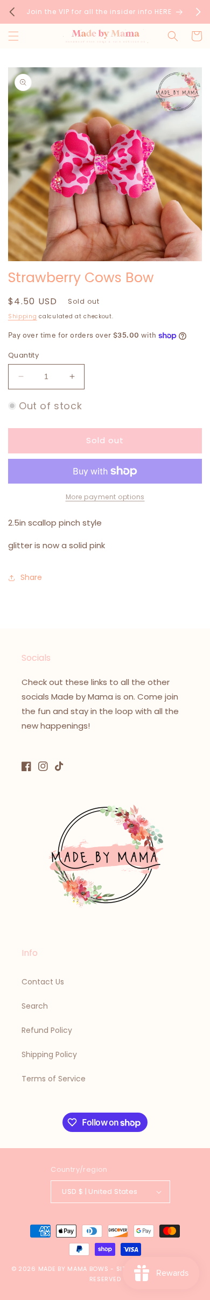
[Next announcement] (198, 12)
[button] (13, 36)
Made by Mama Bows (73, 1268)
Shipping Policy (49, 1054)
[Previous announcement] (12, 12)
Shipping (22, 316)
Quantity (23, 355)
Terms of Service (54, 1078)
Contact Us (43, 981)
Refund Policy (47, 1030)
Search (35, 1006)
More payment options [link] (105, 496)
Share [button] (31, 577)
